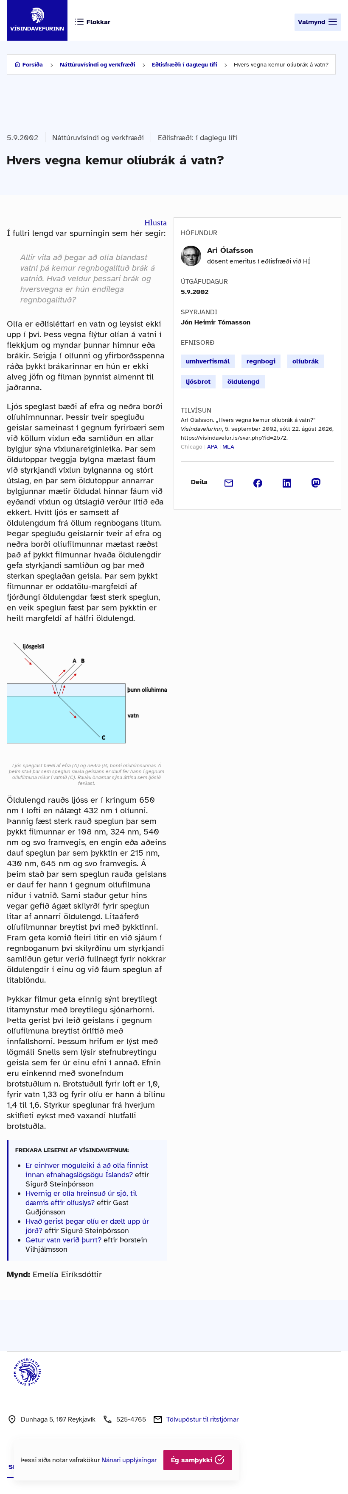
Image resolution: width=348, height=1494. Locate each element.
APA (212, 446)
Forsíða (32, 64)
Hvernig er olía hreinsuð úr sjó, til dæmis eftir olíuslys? (81, 1198)
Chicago (191, 446)
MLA (228, 446)
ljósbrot (198, 381)
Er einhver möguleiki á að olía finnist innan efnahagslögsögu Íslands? (86, 1170)
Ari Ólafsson (230, 250)
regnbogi (261, 361)
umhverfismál (208, 361)
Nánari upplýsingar (129, 1460)
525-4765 (131, 1419)
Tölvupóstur (202, 1419)
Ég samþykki (192, 1460)
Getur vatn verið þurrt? (63, 1240)
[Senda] (229, 482)
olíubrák (305, 361)
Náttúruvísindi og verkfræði (97, 64)
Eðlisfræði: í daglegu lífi (184, 64)
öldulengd (243, 381)
